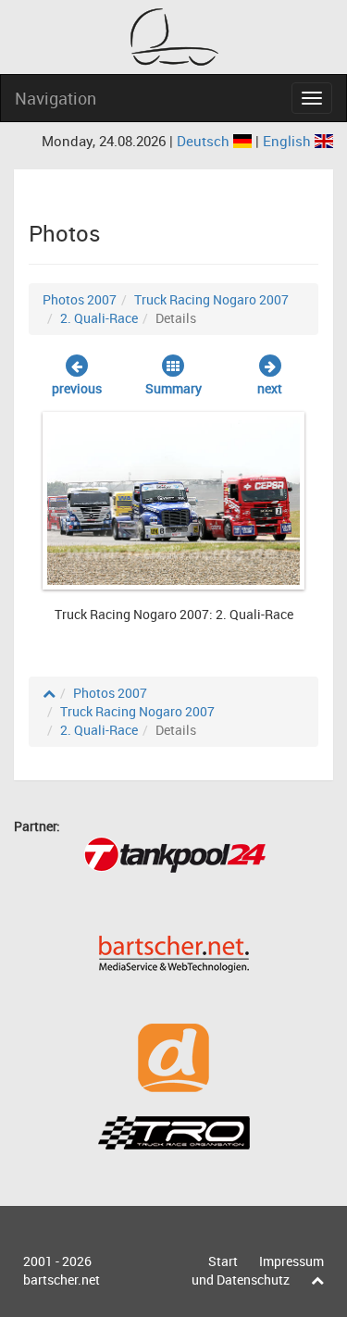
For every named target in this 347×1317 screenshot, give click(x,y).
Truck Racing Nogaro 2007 (211, 299)
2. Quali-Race (99, 318)
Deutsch (205, 140)
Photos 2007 (80, 299)
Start (223, 1261)
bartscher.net (61, 1279)
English (289, 140)
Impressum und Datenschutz (258, 1270)
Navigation (55, 98)
